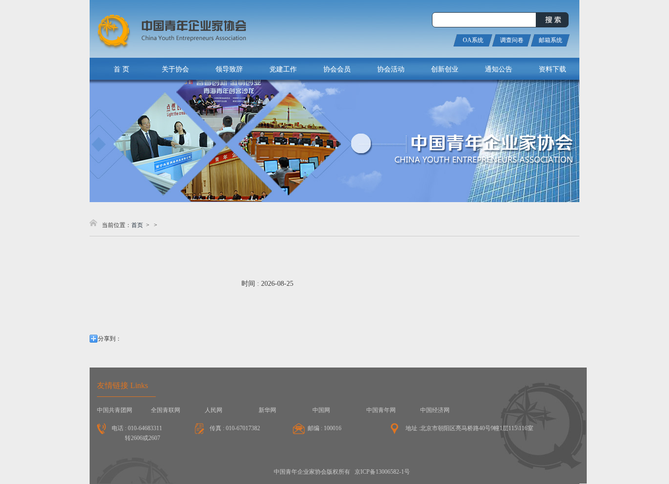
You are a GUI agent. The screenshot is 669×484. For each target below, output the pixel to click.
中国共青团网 (114, 410)
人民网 (213, 410)
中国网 (321, 410)
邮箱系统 (550, 40)
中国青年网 (381, 410)
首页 (137, 225)
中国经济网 (435, 410)
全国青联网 (165, 410)
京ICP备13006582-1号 (382, 471)
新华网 (267, 410)
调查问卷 (512, 40)
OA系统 (473, 40)
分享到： (109, 338)
